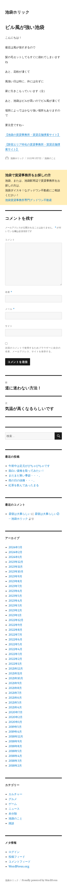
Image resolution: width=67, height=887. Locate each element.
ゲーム (13, 804)
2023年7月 (15, 586)
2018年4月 (15, 756)
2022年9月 (15, 625)
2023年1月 (15, 615)
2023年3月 (15, 605)
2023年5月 (15, 595)
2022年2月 (15, 659)
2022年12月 (16, 620)
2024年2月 (15, 552)
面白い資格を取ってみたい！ (26, 470)
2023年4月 (15, 600)
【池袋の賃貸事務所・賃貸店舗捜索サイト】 (32, 134)
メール (10, 309)
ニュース (14, 808)
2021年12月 (16, 668)
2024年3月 (15, 547)
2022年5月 (15, 644)
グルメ (13, 799)
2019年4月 (15, 731)
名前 (8, 292)
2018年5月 (15, 751)
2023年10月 (16, 571)
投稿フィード (17, 856)
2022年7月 (15, 634)
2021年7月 (15, 692)
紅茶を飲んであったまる (24, 485)
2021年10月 (16, 678)
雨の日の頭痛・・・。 (22, 480)
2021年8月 (15, 688)
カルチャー (15, 794)
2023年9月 (15, 576)
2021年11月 (15, 673)
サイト (8, 326)
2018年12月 (16, 736)
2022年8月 (15, 629)
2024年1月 (15, 557)
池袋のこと (50, 158)
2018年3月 (15, 760)
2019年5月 (15, 726)
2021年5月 (15, 702)
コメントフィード (20, 861)
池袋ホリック (17, 12)
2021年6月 (15, 697)
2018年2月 (15, 765)
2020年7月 (16, 712)
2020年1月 (15, 722)
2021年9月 (15, 683)
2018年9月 (15, 741)
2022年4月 (15, 649)
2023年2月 (15, 610)
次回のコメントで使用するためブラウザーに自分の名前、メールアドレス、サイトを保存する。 (32, 349)
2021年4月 (15, 707)
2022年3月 (15, 654)
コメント (10, 239)
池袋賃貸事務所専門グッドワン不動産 (28, 200)
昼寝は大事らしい (20, 513)
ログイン (14, 852)
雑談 (11, 823)
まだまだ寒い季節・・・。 (25, 475)
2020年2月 (16, 717)
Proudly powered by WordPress (39, 880)
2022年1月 (15, 663)
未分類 (13, 813)
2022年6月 (15, 639)
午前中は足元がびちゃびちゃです (29, 465)
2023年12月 (16, 561)
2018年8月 (15, 746)
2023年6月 (15, 591)
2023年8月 (15, 581)
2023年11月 (16, 566)
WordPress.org (19, 866)
